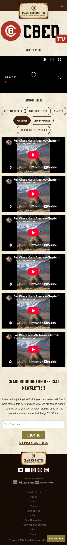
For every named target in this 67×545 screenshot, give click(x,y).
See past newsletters (33, 443)
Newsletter (56, 538)
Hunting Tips (33, 510)
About (34, 496)
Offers (33, 515)
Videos (33, 506)
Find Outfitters (33, 492)
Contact (34, 534)
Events (33, 501)
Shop (33, 529)
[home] (33, 11)
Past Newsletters (33, 520)
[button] (62, 6)
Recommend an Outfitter (33, 524)
